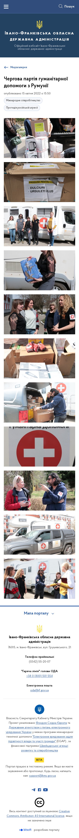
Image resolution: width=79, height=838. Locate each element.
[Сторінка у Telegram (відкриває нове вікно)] (33, 789)
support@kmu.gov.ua (42, 775)
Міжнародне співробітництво (23, 100)
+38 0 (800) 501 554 (39, 676)
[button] (39, 138)
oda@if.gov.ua (39, 690)
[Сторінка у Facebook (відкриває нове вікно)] (39, 789)
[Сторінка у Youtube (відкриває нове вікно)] (45, 789)
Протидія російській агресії (22, 107)
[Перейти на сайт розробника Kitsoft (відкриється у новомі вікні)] (26, 829)
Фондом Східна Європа (51, 723)
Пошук (69, 6)
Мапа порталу (36, 613)
